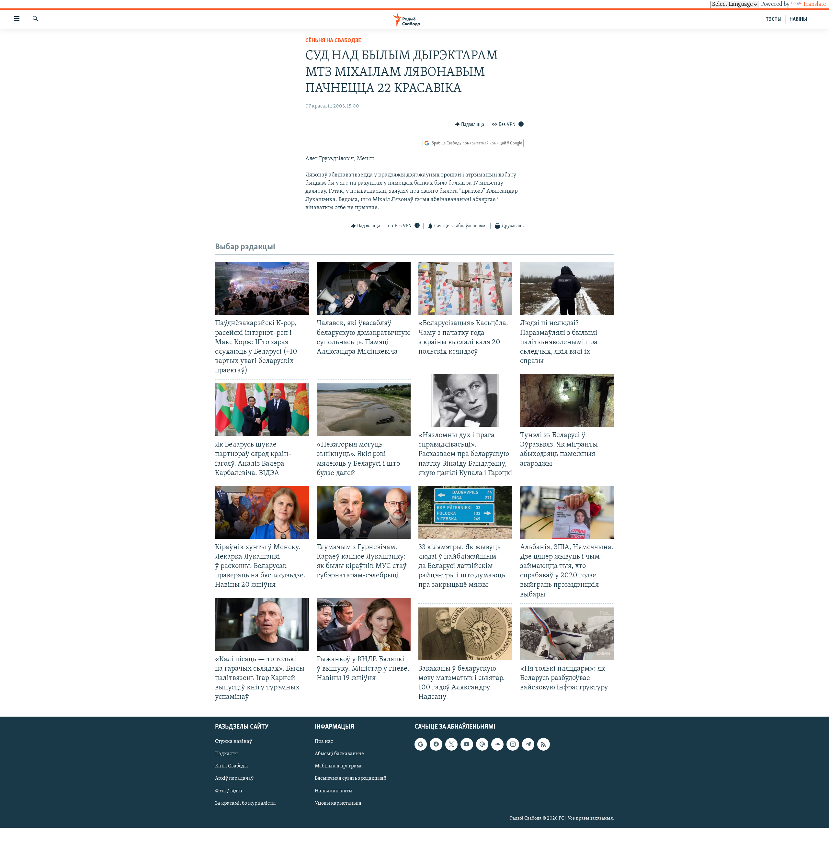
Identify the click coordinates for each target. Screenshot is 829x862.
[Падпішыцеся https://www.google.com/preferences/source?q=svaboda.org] (420, 744)
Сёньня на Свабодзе (333, 41)
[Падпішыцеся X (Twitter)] (451, 744)
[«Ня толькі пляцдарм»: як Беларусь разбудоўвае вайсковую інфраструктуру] (567, 633)
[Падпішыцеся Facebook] (436, 744)
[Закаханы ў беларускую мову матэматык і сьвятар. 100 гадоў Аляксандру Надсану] (465, 633)
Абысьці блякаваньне (339, 754)
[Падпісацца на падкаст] (482, 744)
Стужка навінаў (233, 741)
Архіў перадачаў (234, 778)
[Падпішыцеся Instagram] (512, 744)
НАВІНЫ (798, 19)
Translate (814, 4)
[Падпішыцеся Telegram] (528, 744)
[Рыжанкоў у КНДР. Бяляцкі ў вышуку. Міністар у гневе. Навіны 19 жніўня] (364, 624)
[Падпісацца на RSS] (543, 744)
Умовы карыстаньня (338, 803)
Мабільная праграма (339, 766)
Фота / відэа (228, 791)
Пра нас (324, 741)
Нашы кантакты (333, 791)
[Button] (469, 124)
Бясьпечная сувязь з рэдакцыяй (351, 778)
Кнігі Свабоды (231, 766)
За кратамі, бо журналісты (245, 803)
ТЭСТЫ (773, 19)
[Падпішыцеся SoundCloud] (497, 744)
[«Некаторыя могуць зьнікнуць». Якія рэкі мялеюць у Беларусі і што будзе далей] (364, 409)
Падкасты (226, 754)
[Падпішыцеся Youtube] (466, 744)
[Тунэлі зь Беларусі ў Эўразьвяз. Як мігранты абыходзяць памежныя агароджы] (567, 400)
